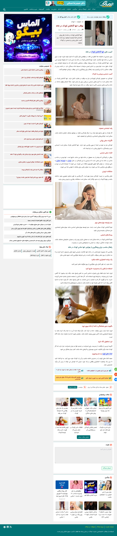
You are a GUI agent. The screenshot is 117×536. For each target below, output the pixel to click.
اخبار (89, 9)
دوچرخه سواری (60, 161)
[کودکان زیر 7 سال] (83, 304)
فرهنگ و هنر (82, 9)
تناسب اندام (61, 9)
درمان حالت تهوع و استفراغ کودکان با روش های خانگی (91, 410)
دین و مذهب (33, 9)
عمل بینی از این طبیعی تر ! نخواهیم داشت (97, 371)
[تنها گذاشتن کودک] (83, 106)
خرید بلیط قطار (34, 255)
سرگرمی (74, 9)
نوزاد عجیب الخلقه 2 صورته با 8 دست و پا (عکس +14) (105, 514)
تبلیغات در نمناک (90, 527)
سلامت (48, 9)
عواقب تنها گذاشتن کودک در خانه (69, 25)
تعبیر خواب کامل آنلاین (44, 251)
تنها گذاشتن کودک (97, 52)
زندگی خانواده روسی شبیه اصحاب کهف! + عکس (90, 514)
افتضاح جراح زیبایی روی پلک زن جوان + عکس (76, 514)
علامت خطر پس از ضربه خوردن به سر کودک (76, 410)
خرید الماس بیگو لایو (91, 495)
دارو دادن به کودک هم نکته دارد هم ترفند (105, 430)
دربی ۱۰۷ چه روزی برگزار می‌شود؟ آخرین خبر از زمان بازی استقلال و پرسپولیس (31, 216)
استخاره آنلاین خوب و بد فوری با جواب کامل (97, 378)
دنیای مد (54, 9)
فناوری (26, 9)
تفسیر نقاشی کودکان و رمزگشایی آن (91, 428)
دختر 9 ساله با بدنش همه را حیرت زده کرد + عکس (68, 370)
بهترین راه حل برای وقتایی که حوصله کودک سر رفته (62, 410)
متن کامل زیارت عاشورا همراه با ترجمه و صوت (39, 220)
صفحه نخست (109, 527)
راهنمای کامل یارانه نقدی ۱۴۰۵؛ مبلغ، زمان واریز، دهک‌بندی (68, 378)
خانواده (69, 9)
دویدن (69, 161)
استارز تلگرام (17, 251)
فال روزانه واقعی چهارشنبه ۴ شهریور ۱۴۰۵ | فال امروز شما (62, 493)
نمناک (93, 9)
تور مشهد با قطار (46, 255)
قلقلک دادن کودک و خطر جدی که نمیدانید (76, 430)
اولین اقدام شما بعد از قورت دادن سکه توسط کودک (62, 430)
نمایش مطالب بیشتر (83, 437)
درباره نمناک (100, 527)
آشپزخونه (41, 9)
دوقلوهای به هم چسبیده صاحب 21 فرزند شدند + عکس (76, 493)
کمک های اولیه (107, 354)
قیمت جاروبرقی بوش (29, 251)
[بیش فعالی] (83, 201)
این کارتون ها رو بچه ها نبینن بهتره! (105, 409)
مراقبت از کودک (73, 387)
